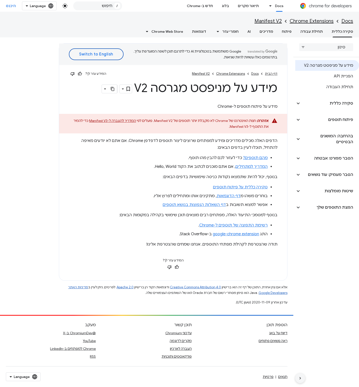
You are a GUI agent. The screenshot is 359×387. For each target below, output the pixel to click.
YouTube (89, 341)
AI (249, 31)
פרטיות (268, 377)
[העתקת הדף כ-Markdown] (112, 89)
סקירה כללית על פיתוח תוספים (240, 187)
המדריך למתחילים (251, 166)
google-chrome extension (236, 234)
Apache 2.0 (125, 287)
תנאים (282, 377)
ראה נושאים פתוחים (273, 341)
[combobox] (97, 5)
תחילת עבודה (311, 31)
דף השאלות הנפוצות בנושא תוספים (194, 204)
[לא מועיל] (72, 73)
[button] (330, 103)
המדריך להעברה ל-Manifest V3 (112, 120)
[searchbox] (326, 47)
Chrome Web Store (167, 31)
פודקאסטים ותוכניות (177, 356)
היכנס (11, 6)
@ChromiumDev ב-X (79, 333)
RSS (93, 356)
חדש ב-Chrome (200, 6)
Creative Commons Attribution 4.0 (195, 287)
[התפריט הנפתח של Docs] (269, 6)
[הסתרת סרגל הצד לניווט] (300, 378)
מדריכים (266, 31)
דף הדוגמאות (229, 196)
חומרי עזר (230, 31)
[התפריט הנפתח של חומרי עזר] (216, 31)
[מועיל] (80, 73)
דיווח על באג (278, 333)
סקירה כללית (342, 31)
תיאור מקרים (248, 6)
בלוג (225, 6)
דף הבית (271, 74)
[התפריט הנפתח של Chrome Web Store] (145, 31)
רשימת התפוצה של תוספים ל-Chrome (233, 225)
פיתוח (287, 31)
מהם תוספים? (255, 157)
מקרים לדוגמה (181, 341)
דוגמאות (199, 31)
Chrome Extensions (312, 21)
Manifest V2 (268, 21)
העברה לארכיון (181, 348)
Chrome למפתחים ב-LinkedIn (73, 348)
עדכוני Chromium (178, 333)
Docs (279, 6)
